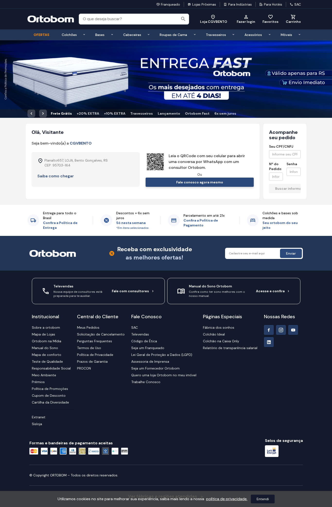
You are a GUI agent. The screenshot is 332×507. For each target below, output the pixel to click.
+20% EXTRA (88, 113)
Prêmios (38, 382)
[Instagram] (281, 330)
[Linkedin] (269, 342)
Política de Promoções (50, 389)
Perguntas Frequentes (94, 341)
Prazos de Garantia (92, 361)
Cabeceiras (132, 35)
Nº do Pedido (275, 166)
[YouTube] (293, 330)
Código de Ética (144, 341)
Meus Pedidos (88, 327)
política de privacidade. (226, 498)
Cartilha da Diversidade (50, 402)
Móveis (286, 35)
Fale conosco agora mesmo (199, 182)
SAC (297, 4)
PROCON (84, 368)
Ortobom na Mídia (46, 341)
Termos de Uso (89, 348)
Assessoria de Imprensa (150, 361)
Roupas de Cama (173, 35)
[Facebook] (269, 330)
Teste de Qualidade (47, 361)
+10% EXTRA (114, 113)
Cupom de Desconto (49, 395)
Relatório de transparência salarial (230, 348)
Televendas (140, 334)
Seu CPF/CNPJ (281, 146)
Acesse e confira (270, 291)
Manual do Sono (45, 348)
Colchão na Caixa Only (221, 341)
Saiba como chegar (55, 176)
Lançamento (169, 113)
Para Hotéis (273, 4)
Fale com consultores (130, 291)
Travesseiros (216, 35)
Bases (100, 35)
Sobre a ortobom (46, 327)
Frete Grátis (61, 113)
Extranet (38, 417)
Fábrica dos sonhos (218, 327)
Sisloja (37, 424)
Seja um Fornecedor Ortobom (155, 368)
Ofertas (41, 35)
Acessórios (253, 35)
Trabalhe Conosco (145, 382)
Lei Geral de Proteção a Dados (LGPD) (161, 354)
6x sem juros (225, 113)
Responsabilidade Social (51, 368)
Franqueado (170, 4)
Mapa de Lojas (43, 334)
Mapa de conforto (46, 354)
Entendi (263, 499)
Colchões (69, 35)
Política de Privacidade (95, 354)
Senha (292, 164)
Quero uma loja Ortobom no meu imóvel (163, 375)
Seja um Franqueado (147, 348)
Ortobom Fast (197, 113)
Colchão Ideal (214, 334)
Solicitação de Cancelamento (101, 334)
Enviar (291, 253)
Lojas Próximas (204, 4)
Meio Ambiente (44, 375)
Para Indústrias (240, 4)
